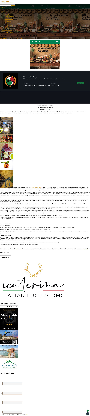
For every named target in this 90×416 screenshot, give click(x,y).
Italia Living (2, 7)
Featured (2, 38)
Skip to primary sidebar (7, 2)
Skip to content (5, 1)
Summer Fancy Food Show (36, 187)
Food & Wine (7, 38)
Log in (27, 414)
